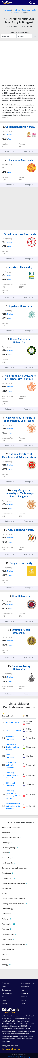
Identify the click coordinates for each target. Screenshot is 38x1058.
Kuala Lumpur (7, 990)
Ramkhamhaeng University (19, 668)
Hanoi (4, 987)
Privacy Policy (25, 1057)
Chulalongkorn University (19, 126)
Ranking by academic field (19, 32)
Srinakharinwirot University (19, 234)
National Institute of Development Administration (19, 455)
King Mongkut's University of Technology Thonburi (19, 377)
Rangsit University (13, 722)
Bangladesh (25, 987)
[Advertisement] (19, 63)
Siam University (19, 596)
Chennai (4, 1000)
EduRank (29, 26)
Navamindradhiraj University (19, 341)
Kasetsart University (19, 267)
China (23, 1003)
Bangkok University (19, 563)
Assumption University (19, 529)
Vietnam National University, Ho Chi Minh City (13, 806)
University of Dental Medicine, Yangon (12, 746)
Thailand (16, 12)
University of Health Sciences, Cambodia (12, 775)
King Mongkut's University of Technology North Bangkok (19, 493)
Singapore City (7, 993)
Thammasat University (19, 160)
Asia (34, 10)
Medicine (16, 10)
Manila (4, 1003)
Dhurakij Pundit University (19, 631)
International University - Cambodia (11, 764)
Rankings (27, 151)
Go (35, 36)
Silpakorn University (19, 306)
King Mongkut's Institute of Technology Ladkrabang (19, 419)
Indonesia (24, 997)
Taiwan (23, 1000)
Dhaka (4, 997)
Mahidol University (13, 730)
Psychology (7, 10)
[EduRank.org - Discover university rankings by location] (7, 2)
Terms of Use (13, 1057)
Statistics (8, 151)
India (22, 990)
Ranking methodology (11, 1049)
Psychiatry (26, 10)
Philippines (24, 993)
